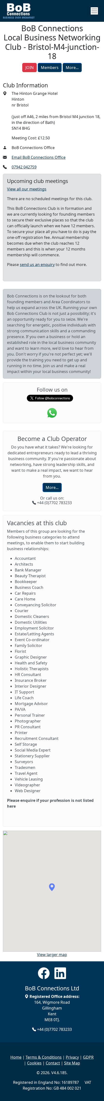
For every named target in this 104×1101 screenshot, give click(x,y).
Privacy (72, 1057)
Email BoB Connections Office (39, 157)
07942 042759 (24, 167)
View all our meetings (26, 189)
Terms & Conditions (44, 1057)
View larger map (52, 954)
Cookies (34, 1063)
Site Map (72, 1063)
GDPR (88, 1057)
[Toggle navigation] (94, 11)
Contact (53, 1063)
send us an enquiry (37, 264)
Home (16, 1057)
